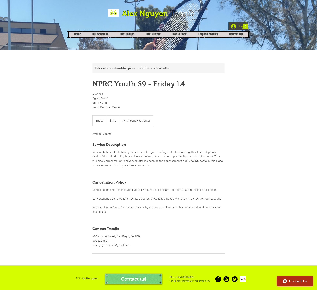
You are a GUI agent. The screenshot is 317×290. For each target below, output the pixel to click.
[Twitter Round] (235, 279)
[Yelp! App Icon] (243, 279)
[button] (245, 25)
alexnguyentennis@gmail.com (193, 281)
